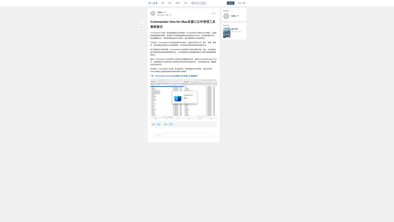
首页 (162, 3)
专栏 (169, 3)
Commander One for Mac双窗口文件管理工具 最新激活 (176, 76)
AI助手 (177, 3)
